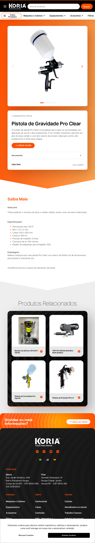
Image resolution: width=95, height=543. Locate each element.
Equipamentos (19, 116)
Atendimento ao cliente (76, 507)
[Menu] (5, 6)
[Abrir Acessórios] (82, 15)
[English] (47, 460)
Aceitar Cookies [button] (69, 535)
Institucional (41, 501)
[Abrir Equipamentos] (65, 15)
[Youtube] (51, 451)
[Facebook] (44, 451)
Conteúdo (40, 512)
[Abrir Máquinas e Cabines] (44, 15)
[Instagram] (37, 451)
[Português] (40, 460)
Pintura (29, 116)
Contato (68, 501)
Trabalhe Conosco (73, 512)
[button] (12, 66)
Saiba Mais (16, 164)
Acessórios (11, 512)
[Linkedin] (57, 451)
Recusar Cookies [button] (26, 535)
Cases (38, 507)
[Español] (54, 460)
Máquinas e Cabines (15, 501)
